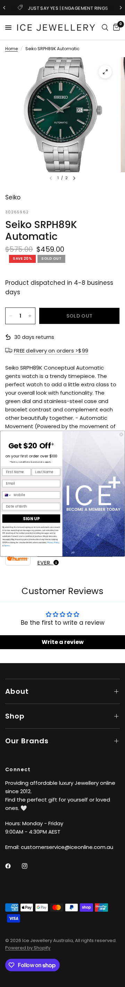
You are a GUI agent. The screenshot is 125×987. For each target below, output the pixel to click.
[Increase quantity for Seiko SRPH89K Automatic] (30, 316)
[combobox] (6, 495)
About (17, 691)
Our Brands (27, 741)
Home (11, 49)
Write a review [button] (63, 642)
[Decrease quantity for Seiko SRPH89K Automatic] (11, 316)
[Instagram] (29, 866)
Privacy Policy (53, 542)
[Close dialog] (121, 434)
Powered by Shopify (27, 947)
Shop (15, 716)
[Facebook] (12, 866)
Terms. (6, 546)
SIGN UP (31, 519)
